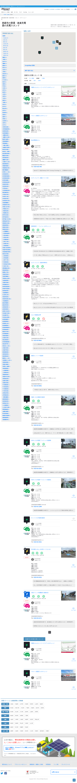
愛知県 (11, 715)
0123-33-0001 (38, 386)
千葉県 (27, 707)
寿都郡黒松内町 (6, 167)
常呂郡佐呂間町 (6, 317)
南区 (5, 47)
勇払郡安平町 (6, 343)
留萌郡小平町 (6, 272)
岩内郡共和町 (6, 184)
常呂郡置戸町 (6, 315)
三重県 (26, 715)
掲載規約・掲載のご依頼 (36, 764)
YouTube (25, 12)
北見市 (5, 69)
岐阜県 (16, 715)
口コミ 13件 (73, 566)
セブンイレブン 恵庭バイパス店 (39, 178)
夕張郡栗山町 (6, 212)
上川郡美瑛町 (6, 245)
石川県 (21, 711)
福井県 (26, 711)
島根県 (16, 723)
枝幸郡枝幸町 (6, 290)
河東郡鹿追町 (6, 368)
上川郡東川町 (6, 243)
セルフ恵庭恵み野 (36, 315)
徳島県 (11, 727)
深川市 (4, 110)
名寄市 (4, 96)
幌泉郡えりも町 (6, 358)
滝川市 (4, 104)
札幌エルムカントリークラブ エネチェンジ (42, 87)
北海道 (11, 704)
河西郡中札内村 (6, 376)
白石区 (5, 43)
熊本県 (26, 730)
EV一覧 (16, 12)
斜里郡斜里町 (6, 307)
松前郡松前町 (6, 131)
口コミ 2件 (74, 104)
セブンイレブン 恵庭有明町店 (39, 262)
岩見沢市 (5, 73)
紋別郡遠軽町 (6, 319)
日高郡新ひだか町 (7, 360)
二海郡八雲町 (6, 145)
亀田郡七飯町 (6, 139)
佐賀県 (16, 730)
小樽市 (5, 59)
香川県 (16, 727)
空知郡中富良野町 (7, 249)
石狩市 (4, 122)
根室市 (4, 100)
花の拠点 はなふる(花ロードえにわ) (40, 549)
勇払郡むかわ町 (6, 345)
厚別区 (5, 51)
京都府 (21, 719)
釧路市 (5, 65)
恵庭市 (5, 116)
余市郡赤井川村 (6, 200)
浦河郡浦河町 (6, 354)
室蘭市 (5, 63)
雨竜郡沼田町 (6, 229)
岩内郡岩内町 (6, 186)
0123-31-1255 (38, 506)
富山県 (16, 711)
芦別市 (4, 86)
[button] (73, 9)
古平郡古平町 (6, 194)
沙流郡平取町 (6, 350)
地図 (12, 12)
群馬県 (42, 707)
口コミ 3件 (74, 414)
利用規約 (48, 764)
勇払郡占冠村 (6, 253)
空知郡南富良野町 (7, 251)
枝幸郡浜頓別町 (6, 286)
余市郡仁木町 (6, 196)
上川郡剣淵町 (6, 257)
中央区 (5, 38)
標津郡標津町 (6, 417)
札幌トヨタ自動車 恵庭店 (38, 397)
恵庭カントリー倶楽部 (37, 355)
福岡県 (11, 730)
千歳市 (5, 102)
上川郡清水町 (6, 372)
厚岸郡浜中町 (6, 403)
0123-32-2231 (38, 468)
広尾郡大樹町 (6, 380)
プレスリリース (65, 764)
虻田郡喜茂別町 (6, 178)
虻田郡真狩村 (6, 174)
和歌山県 (37, 719)
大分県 (31, 730)
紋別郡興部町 (6, 325)
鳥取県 (11, 723)
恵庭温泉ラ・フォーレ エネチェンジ (41, 226)
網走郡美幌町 (6, 302)
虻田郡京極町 (6, 180)
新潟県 (11, 711)
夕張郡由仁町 (6, 208)
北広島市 (5, 120)
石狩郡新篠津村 (6, 129)
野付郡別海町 (6, 413)
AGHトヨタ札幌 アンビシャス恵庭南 (41, 440)
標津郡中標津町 (6, 415)
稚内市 (4, 81)
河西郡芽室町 (6, 374)
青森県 (16, 704)
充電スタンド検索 (5, 12)
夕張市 (4, 71)
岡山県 (21, 723)
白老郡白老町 (6, 337)
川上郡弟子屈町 (6, 407)
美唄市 (4, 83)
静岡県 (21, 715)
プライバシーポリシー (21, 764)
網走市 (5, 75)
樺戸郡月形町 (6, 214)
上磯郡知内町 (6, 135)
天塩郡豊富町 (6, 292)
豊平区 (5, 45)
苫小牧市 (5, 79)
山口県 (31, 723)
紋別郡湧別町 (6, 321)
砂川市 (4, 106)
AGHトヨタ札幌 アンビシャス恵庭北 (41, 479)
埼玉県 (22, 707)
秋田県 (31, 704)
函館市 (5, 57)
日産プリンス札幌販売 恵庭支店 (39, 592)
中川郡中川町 (6, 266)
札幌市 (4, 35)
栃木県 (37, 707)
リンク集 (56, 764)
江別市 (5, 88)
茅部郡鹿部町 (6, 141)
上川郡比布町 (6, 237)
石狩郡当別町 (6, 126)
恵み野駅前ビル (35, 140)
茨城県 (32, 707)
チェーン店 (30, 12)
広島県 (26, 723)
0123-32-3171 (38, 425)
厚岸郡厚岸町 (6, 401)
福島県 (41, 704)
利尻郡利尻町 (6, 296)
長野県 (36, 711)
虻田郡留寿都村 (6, 176)
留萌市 (4, 77)
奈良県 (31, 719)
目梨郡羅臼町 (6, 419)
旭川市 (5, 61)
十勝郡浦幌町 (6, 397)
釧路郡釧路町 (6, 399)
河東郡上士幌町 (6, 366)
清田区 (5, 55)
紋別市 (4, 92)
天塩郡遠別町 (6, 280)
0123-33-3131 (38, 577)
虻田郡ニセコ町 (6, 171)
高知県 (26, 727)
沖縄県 (47, 730)
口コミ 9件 (74, 332)
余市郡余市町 (6, 198)
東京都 (11, 707)
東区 (5, 41)
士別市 (4, 94)
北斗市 (4, 124)
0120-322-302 (38, 166)
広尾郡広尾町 (6, 382)
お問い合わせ (55, 772)
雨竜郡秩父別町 (6, 223)
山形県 (36, 704)
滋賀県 (26, 719)
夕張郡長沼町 (6, 210)
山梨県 (31, 711)
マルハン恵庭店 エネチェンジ (39, 115)
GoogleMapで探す (30, 65)
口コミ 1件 (74, 133)
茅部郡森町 (5, 143)
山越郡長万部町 (6, 147)
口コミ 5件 (74, 243)
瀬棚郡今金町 (6, 159)
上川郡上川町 (6, 241)
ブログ (20, 12)
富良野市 (5, 112)
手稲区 (5, 53)
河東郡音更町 (6, 362)
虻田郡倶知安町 (6, 182)
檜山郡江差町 (6, 149)
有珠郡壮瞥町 (6, 335)
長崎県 (21, 730)
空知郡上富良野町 (7, 247)
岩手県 (21, 704)
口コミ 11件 (73, 610)
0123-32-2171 (38, 618)
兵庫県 (16, 719)
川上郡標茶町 (6, 405)
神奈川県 (17, 707)
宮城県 (26, 704)
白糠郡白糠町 (6, 411)
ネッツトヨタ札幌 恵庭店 (38, 517)
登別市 (4, 114)
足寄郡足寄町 (6, 392)
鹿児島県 (42, 730)
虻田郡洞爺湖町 (6, 341)
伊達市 (5, 118)
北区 (5, 39)
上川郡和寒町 (6, 255)
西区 (5, 49)
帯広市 (5, 67)
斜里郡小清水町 (6, 311)
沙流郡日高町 (6, 347)
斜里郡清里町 (6, 309)
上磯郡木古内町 (6, 137)
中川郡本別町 (6, 390)
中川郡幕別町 (6, 384)
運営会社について (7, 764)
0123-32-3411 (38, 542)
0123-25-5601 (38, 340)
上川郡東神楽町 (6, 233)
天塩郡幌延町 (6, 300)
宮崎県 (36, 730)
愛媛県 (21, 727)
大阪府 (11, 719)
